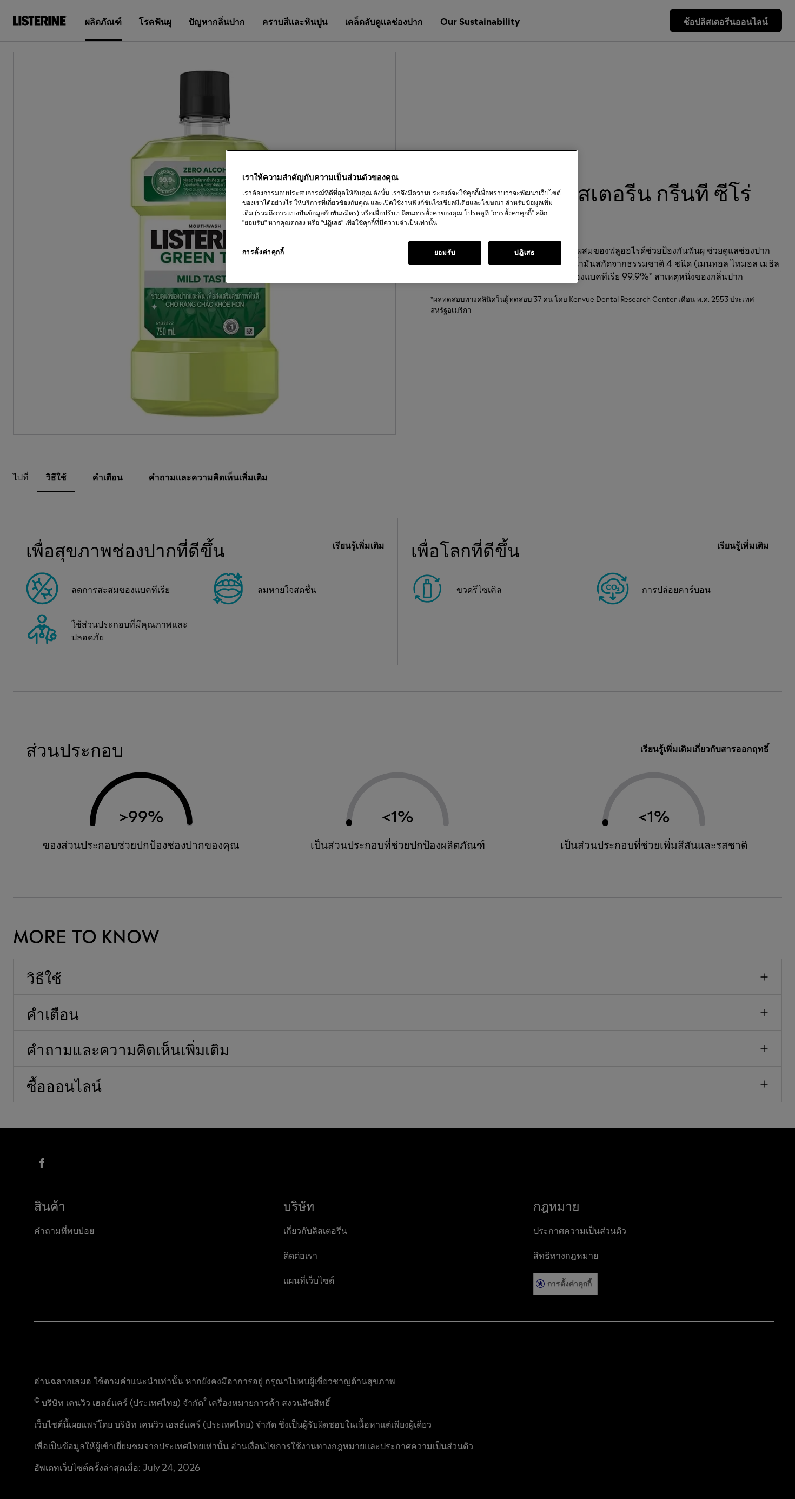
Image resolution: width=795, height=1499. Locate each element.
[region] (402, 216)
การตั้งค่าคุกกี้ (263, 252)
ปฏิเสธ (524, 252)
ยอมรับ (445, 252)
